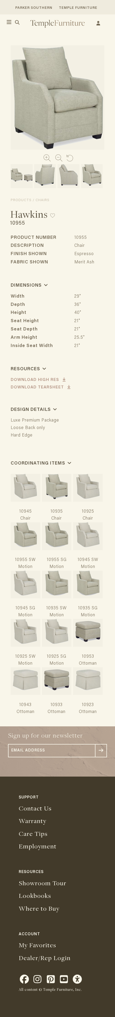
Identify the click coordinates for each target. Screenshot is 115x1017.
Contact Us (35, 808)
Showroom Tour (42, 883)
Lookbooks (35, 895)
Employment (37, 846)
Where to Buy (39, 908)
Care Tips (33, 833)
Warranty (32, 820)
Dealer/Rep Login (45, 957)
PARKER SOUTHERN (33, 8)
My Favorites (37, 945)
